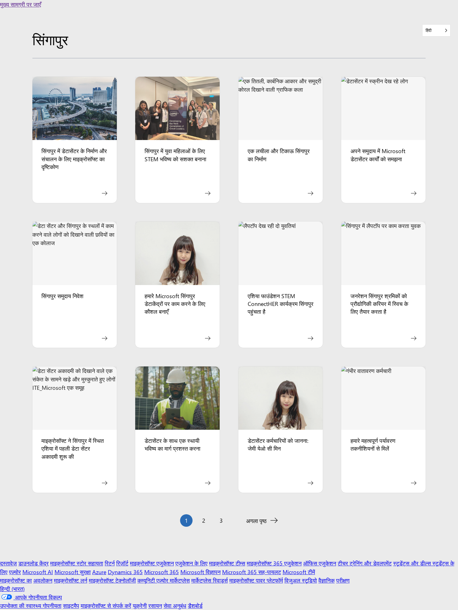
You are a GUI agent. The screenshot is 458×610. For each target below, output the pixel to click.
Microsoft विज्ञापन (200, 572)
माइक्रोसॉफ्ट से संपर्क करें (106, 605)
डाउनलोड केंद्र (33, 563)
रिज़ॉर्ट (122, 563)
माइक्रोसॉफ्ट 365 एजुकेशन (274, 563)
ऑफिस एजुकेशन (319, 563)
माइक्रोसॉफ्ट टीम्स (227, 563)
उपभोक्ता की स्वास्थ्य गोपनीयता (30, 605)
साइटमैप (71, 605)
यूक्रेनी (140, 605)
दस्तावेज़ (8, 563)
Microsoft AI (37, 572)
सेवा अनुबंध (175, 605)
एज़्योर (15, 572)
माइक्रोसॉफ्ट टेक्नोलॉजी (112, 580)
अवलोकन (42, 580)
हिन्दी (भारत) (12, 589)
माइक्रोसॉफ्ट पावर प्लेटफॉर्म (256, 580)
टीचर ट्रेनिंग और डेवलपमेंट (365, 563)
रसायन (155, 605)
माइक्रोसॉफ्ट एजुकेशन (152, 563)
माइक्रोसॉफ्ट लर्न (70, 580)
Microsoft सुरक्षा (73, 572)
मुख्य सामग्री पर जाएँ (20, 4)
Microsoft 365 (161, 572)
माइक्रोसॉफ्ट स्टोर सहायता (76, 563)
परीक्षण (343, 580)
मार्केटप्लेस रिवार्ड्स (209, 580)
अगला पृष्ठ (256, 521)
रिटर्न (110, 563)
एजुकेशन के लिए (191, 563)
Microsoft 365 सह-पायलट (251, 572)
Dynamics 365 (125, 572)
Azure (99, 572)
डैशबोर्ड (195, 605)
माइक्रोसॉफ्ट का (16, 580)
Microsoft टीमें (299, 572)
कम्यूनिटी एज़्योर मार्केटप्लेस (163, 580)
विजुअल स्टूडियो (300, 580)
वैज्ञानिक (326, 580)
